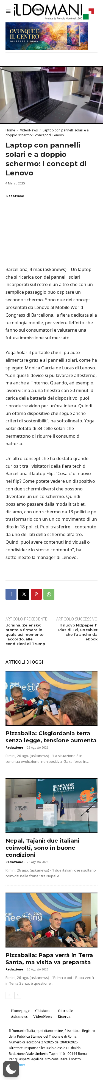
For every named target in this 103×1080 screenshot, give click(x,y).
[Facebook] (10, 594)
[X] (23, 594)
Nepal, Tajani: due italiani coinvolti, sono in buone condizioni (42, 847)
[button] (11, 1069)
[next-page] (17, 995)
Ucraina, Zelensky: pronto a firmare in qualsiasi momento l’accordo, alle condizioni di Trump (25, 634)
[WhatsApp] (48, 594)
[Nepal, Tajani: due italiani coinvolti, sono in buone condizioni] (51, 805)
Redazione (15, 196)
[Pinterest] (36, 594)
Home (10, 130)
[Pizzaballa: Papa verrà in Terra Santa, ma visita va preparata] (51, 920)
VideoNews (29, 130)
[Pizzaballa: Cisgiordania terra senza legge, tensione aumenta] (51, 698)
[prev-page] (8, 995)
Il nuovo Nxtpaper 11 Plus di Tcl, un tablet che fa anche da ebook (78, 632)
